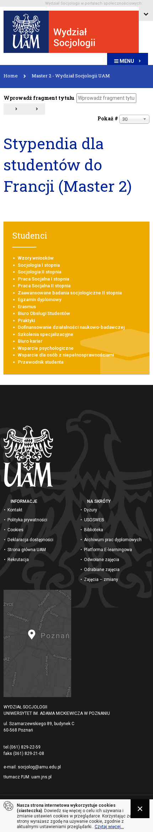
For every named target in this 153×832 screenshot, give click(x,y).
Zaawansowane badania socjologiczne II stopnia (70, 292)
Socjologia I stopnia (39, 265)
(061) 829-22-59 (25, 747)
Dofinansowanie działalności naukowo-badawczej (71, 327)
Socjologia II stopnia (39, 271)
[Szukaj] (14, 109)
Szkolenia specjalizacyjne (45, 334)
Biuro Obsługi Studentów (44, 313)
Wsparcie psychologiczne (46, 348)
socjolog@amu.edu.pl (39, 767)
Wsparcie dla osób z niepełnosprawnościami (66, 355)
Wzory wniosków (36, 258)
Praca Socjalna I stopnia (43, 279)
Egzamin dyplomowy (39, 299)
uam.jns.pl (41, 776)
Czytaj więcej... (109, 826)
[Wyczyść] (34, 109)
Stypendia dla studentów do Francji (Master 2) (68, 164)
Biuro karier (30, 341)
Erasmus (27, 306)
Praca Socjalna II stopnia (44, 285)
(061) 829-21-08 (28, 753)
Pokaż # (107, 118)
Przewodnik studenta (40, 362)
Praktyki (26, 320)
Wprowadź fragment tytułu (39, 97)
